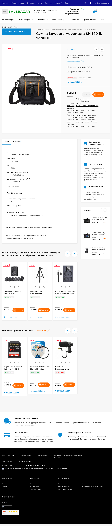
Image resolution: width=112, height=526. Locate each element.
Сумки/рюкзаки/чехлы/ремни (28, 227)
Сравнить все (41, 330)
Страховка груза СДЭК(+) (81, 67)
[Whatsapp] (81, 9)
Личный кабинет (35, 486)
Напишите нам (7, 484)
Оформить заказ (35, 489)
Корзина (33, 484)
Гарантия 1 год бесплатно (79, 72)
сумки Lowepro (17, 236)
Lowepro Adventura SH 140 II (35, 236)
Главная (5, 3)
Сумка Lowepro (47, 227)
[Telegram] (83, 9)
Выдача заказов (17, 3)
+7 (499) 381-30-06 (72, 9)
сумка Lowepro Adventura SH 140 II (19, 238)
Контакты (85, 484)
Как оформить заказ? (53, 3)
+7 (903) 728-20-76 (72, 11)
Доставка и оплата (34, 3)
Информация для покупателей (92, 486)
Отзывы (4, 486)
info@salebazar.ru (72, 14)
